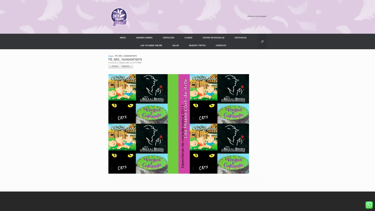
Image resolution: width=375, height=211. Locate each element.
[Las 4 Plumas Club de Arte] (118, 17)
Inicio (110, 55)
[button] (262, 41)
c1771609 (137, 62)
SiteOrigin (191, 201)
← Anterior (114, 66)
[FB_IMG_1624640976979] (178, 172)
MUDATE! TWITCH (197, 45)
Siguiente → (127, 66)
